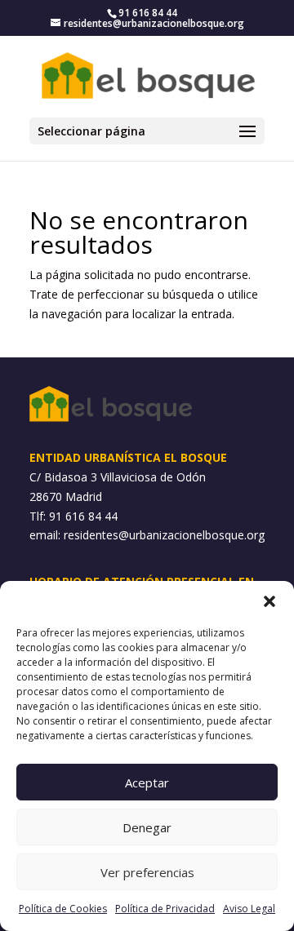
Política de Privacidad (165, 908)
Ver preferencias (147, 872)
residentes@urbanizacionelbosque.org (164, 535)
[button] (269, 601)
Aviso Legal (249, 908)
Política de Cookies (63, 908)
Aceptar (147, 782)
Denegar (147, 827)
